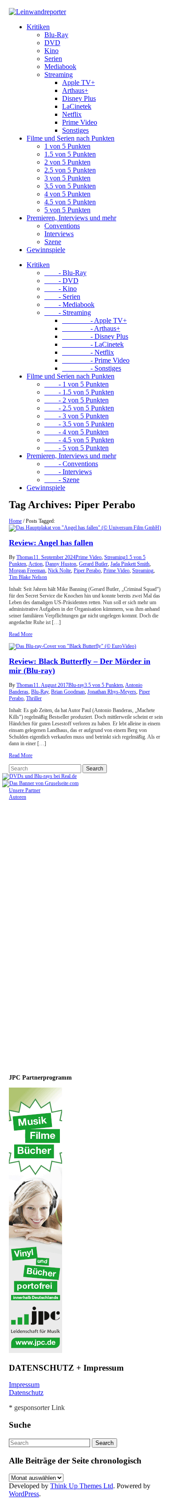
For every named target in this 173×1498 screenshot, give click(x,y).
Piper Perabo (87, 570)
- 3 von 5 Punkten (76, 416)
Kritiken (38, 27)
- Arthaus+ (91, 328)
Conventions (62, 226)
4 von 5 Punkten (67, 194)
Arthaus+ (75, 90)
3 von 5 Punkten (67, 178)
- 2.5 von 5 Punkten (79, 408)
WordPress (24, 1494)
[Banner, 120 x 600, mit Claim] (35, 1351)
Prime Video (79, 122)
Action (35, 564)
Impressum (24, 1384)
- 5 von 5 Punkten (76, 448)
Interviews (59, 234)
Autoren (17, 797)
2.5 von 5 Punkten (70, 170)
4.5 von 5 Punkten (70, 202)
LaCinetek (76, 106)
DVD (52, 42)
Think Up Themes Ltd (81, 1486)
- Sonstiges (91, 368)
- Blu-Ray (65, 272)
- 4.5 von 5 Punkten (79, 440)
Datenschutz (26, 1392)
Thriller (34, 698)
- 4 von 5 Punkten (76, 432)
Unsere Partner (24, 790)
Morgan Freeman (27, 570)
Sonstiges (75, 130)
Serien (53, 58)
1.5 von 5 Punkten (70, 154)
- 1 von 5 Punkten (76, 384)
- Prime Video (96, 360)
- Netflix (88, 352)
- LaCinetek (93, 344)
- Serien (62, 296)
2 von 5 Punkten (67, 162)
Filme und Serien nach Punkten (70, 138)
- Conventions (71, 463)
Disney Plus (79, 98)
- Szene (61, 479)
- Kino (60, 288)
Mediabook (60, 66)
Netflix (72, 114)
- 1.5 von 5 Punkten (79, 392)
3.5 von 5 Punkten (70, 186)
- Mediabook (69, 304)
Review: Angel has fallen (51, 542)
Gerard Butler (93, 564)
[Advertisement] (66, 933)
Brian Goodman (68, 692)
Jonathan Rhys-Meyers (111, 692)
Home (15, 521)
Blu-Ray (56, 34)
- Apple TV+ (94, 320)
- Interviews (68, 471)
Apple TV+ (78, 82)
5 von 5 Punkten (67, 210)
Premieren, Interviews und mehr (71, 218)
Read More (20, 634)
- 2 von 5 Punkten (76, 400)
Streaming (58, 74)
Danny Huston (60, 564)
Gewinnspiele (46, 249)
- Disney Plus (95, 336)
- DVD (61, 280)
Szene (52, 241)
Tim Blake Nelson (28, 577)
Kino (51, 50)
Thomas (24, 557)
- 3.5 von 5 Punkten (79, 424)
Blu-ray (76, 685)
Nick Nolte (59, 570)
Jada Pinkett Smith (129, 564)
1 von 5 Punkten (67, 146)
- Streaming (67, 312)
